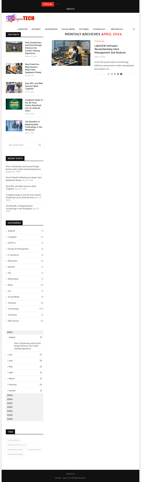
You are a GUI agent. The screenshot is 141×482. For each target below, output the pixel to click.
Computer (22, 29)
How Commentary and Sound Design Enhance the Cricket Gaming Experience (33, 48)
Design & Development (25, 249)
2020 (10, 415)
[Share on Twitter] (115, 74)
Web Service (117, 29)
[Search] (133, 29)
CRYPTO (25, 243)
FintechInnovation (15, 450)
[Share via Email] (121, 74)
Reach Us (70, 9)
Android (25, 231)
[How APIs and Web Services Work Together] (14, 87)
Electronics (25, 261)
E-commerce (25, 255)
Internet (36, 29)
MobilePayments (34, 450)
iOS (25, 273)
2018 (10, 419)
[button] (56, 4)
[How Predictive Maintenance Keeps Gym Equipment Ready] (14, 68)
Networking (51, 29)
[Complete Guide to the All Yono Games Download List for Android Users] (14, 104)
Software (84, 29)
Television (25, 315)
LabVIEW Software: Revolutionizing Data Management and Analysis (110, 49)
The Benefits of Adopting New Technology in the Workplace (33, 125)
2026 (10, 332)
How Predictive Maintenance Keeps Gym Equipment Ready (65, 4)
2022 (10, 407)
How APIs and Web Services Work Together (34, 86)
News (25, 285)
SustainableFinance (15, 454)
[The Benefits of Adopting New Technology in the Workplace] (14, 125)
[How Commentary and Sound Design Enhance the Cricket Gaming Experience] (14, 46)
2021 (10, 411)
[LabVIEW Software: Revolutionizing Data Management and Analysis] (71, 53)
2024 (10, 399)
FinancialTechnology (17, 445)
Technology (99, 29)
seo (25, 291)
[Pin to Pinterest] (118, 74)
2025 (10, 395)
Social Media (68, 29)
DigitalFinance (14, 440)
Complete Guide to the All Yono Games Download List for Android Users (34, 105)
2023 (10, 403)
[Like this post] (108, 74)
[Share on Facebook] (111, 74)
